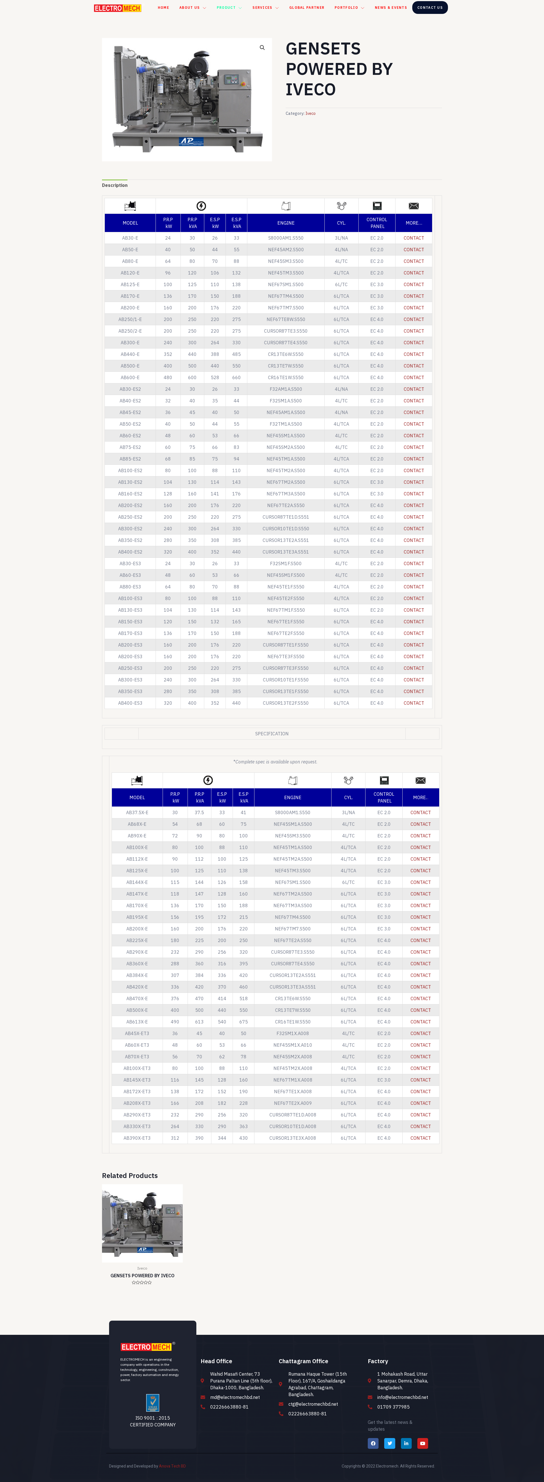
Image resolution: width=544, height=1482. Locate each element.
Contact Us (430, 7)
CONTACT (414, 238)
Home (163, 7)
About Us (189, 7)
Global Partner (306, 7)
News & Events (391, 7)
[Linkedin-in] (406, 1443)
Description (115, 185)
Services (262, 7)
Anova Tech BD (172, 1466)
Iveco (310, 113)
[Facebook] (373, 1443)
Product (226, 7)
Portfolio (346, 7)
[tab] (115, 185)
